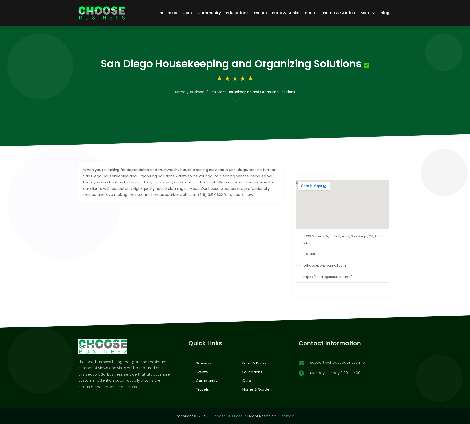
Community (209, 13)
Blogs (386, 13)
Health (311, 13)
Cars (187, 13)
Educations (237, 13)
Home (180, 91)
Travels (202, 389)
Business (168, 13)
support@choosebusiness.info (337, 362)
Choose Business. (227, 416)
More (365, 13)
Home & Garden (339, 13)
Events (260, 13)
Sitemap (287, 416)
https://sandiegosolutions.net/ (327, 276)
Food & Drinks (285, 13)
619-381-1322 (313, 254)
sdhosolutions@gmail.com (324, 265)
